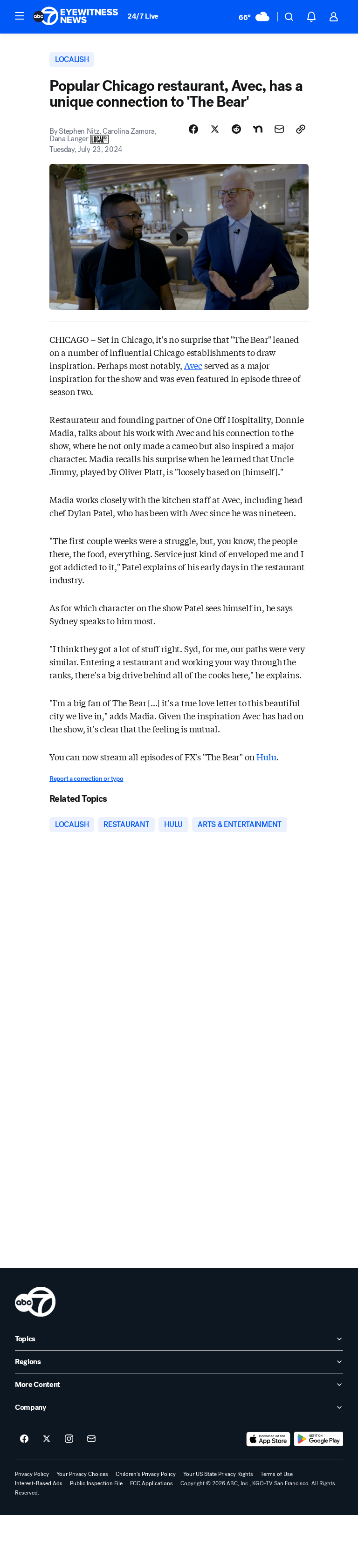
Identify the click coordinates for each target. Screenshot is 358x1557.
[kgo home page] (35, 1302)
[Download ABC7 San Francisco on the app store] (268, 1439)
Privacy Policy (32, 1474)
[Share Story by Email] (279, 129)
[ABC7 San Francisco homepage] (75, 17)
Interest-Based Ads (38, 1483)
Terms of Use (277, 1474)
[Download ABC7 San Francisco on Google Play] (318, 1439)
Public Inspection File (96, 1483)
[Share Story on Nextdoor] (258, 129)
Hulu (266, 757)
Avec (193, 365)
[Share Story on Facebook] (193, 129)
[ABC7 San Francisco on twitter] (46, 1439)
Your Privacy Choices (82, 1474)
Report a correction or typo (86, 778)
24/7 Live (142, 16)
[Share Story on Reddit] (236, 129)
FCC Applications (151, 1483)
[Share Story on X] (215, 129)
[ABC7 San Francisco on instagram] (69, 1439)
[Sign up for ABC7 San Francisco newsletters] (91, 1439)
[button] (19, 16)
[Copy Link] (301, 129)
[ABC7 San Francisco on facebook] (24, 1439)
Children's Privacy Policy (146, 1474)
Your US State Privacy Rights (218, 1474)
